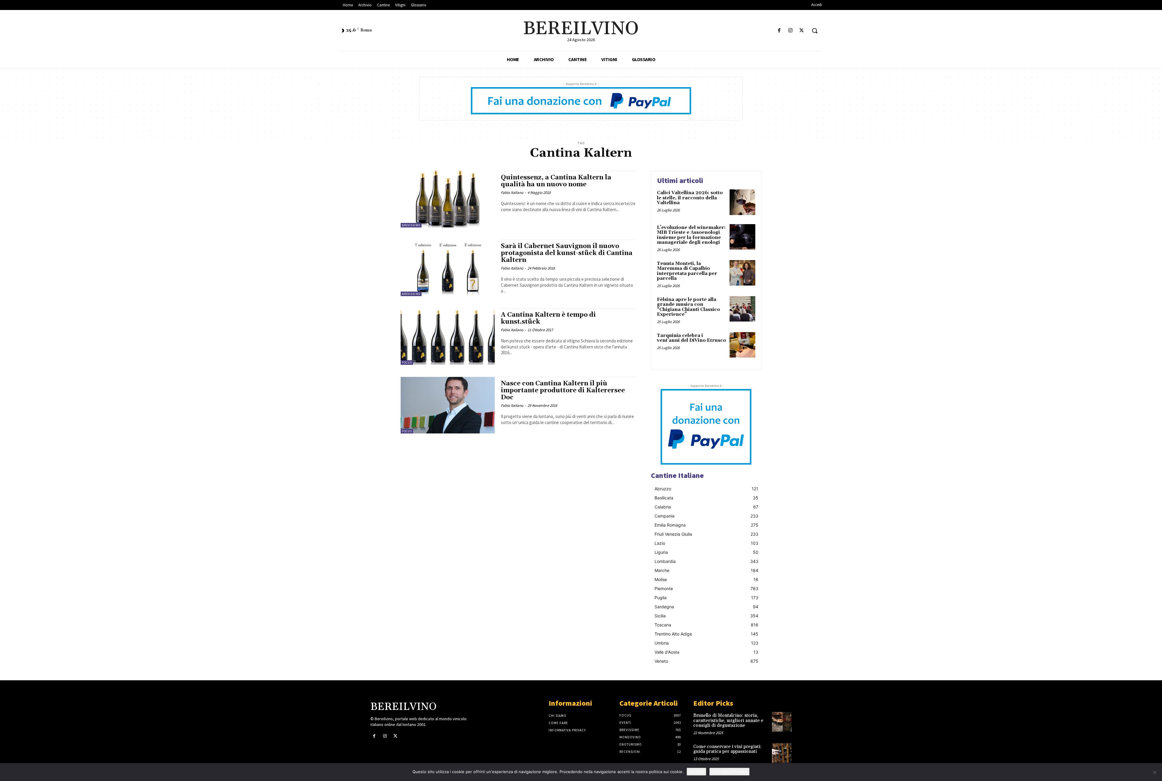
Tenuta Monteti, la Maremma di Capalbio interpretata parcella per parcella (687, 271)
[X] (802, 31)
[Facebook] (779, 31)
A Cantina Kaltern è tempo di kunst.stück (548, 318)
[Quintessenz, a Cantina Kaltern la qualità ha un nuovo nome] (448, 199)
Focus (407, 362)
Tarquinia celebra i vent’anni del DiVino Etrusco (691, 338)
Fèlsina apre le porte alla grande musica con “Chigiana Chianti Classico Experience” (688, 307)
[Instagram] (790, 31)
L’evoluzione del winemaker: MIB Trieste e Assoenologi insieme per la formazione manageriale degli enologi (691, 235)
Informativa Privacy (729, 771)
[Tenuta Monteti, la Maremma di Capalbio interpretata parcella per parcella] (742, 273)
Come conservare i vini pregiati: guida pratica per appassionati (727, 749)
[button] (814, 30)
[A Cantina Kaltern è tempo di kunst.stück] (448, 336)
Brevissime (411, 225)
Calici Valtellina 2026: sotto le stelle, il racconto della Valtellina (690, 198)
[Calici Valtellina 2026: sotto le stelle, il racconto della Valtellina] (742, 202)
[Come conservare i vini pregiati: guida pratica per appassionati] (782, 753)
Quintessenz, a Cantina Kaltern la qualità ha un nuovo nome (556, 181)
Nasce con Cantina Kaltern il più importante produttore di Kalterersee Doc (563, 390)
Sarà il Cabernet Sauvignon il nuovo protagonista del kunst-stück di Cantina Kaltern (566, 253)
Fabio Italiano (512, 192)
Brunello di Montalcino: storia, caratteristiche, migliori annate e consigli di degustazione (728, 720)
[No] (1154, 772)
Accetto (696, 771)
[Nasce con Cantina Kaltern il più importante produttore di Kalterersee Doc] (448, 405)
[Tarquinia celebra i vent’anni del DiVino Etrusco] (742, 345)
